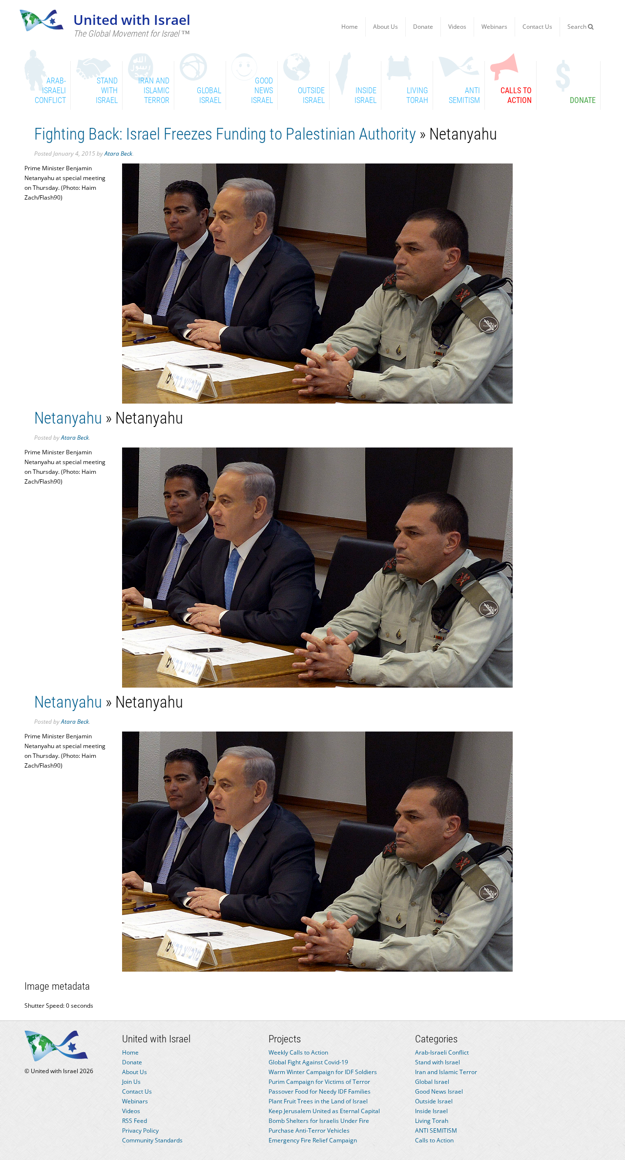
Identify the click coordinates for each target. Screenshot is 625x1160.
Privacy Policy (140, 1130)
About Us (385, 26)
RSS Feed (134, 1121)
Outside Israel (434, 1101)
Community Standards (152, 1140)
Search (577, 26)
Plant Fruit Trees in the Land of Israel (318, 1101)
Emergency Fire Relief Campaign (313, 1140)
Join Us (131, 1082)
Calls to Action (434, 1140)
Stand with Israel (437, 1062)
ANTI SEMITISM (436, 1130)
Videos (457, 26)
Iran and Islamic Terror (446, 1072)
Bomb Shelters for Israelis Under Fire (319, 1121)
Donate (423, 26)
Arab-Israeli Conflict (442, 1052)
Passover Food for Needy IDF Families (320, 1091)
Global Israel (432, 1082)
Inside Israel (431, 1111)
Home (349, 26)
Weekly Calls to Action (298, 1052)
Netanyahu (68, 417)
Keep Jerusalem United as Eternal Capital (324, 1111)
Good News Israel (439, 1091)
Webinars (494, 26)
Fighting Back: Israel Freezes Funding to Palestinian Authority (225, 133)
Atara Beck (118, 153)
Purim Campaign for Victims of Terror (319, 1082)
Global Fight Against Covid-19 (308, 1062)
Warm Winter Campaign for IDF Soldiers (323, 1072)
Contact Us (537, 26)
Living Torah (431, 1121)
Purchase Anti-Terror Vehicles (309, 1130)
